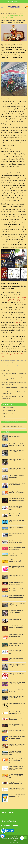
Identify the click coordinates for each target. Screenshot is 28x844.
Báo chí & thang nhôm (9, 410)
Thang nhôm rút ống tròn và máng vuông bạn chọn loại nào (16, 597)
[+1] (19, 365)
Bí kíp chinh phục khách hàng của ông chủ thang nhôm (15, 508)
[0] (26, 7)
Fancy (16, 365)
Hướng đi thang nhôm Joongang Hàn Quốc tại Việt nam (16, 492)
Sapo (17, 842)
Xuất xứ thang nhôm (9, 407)
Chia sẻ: (3, 365)
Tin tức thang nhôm (9, 413)
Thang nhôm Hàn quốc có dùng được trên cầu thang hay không (16, 768)
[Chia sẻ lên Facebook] (7, 365)
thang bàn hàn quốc (8, 360)
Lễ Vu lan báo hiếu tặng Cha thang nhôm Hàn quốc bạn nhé (16, 627)
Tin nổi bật (6, 432)
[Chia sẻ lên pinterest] (13, 365)
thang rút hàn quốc (9, 362)
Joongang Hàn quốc (7, 295)
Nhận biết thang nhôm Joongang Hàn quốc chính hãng (16, 752)
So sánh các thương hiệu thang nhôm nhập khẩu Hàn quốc (16, 776)
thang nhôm (6, 426)
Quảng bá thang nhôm (9, 416)
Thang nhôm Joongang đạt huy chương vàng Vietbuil (13, 21)
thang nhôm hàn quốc (16, 426)
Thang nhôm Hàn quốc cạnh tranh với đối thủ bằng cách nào (16, 652)
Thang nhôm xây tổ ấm (15, 619)
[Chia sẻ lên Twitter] (10, 365)
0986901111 (17, 1)
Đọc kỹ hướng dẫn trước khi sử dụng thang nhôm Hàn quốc (16, 760)
